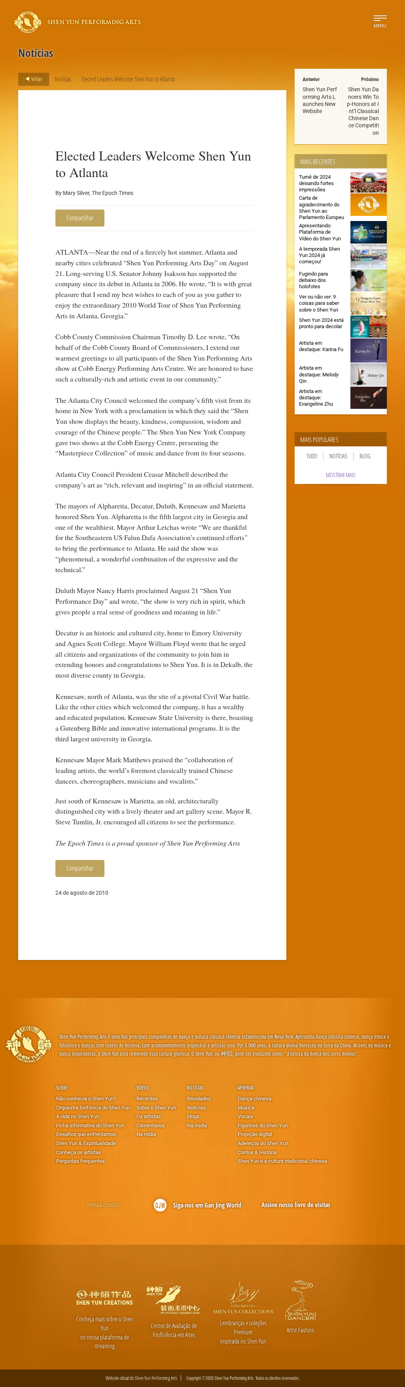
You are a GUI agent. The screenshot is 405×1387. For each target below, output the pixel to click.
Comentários (150, 1125)
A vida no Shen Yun (77, 1116)
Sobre (62, 1087)
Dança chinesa (254, 1098)
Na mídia (146, 1134)
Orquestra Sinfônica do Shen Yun (93, 1107)
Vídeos (142, 1087)
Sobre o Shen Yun (156, 1107)
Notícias (63, 79)
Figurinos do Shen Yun (263, 1125)
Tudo (312, 456)
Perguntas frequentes (80, 1160)
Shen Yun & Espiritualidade (86, 1143)
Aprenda (246, 1087)
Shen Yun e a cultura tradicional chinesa (282, 1160)
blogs (193, 1116)
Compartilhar (79, 218)
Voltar (36, 79)
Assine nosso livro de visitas (295, 1204)
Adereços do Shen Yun (263, 1143)
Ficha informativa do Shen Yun (90, 1125)
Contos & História (257, 1152)
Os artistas (148, 1116)
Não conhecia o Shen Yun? (86, 1098)
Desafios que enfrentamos (86, 1134)
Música (246, 1107)
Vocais (245, 1116)
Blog (365, 456)
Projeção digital (255, 1134)
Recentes (147, 1098)
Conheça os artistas (78, 1152)
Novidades (199, 1098)
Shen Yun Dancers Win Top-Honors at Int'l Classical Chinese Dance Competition (363, 110)
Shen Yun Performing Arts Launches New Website (320, 100)
